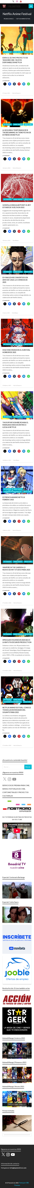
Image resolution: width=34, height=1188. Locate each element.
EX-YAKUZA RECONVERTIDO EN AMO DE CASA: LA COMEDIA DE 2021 (15, 279)
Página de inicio (9, 18)
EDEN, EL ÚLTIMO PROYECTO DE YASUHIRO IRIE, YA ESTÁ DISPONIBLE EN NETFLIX (15, 60)
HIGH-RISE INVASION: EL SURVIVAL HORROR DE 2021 (16, 351)
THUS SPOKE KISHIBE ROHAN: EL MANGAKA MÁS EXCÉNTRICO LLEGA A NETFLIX (15, 424)
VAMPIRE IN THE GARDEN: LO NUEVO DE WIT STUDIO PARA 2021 (16, 568)
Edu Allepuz (16, 240)
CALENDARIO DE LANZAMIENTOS (12, 491)
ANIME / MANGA (18, 52)
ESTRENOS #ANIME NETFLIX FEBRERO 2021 (13, 498)
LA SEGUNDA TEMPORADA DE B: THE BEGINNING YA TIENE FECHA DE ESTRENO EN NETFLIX (16, 132)
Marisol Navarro (16, 93)
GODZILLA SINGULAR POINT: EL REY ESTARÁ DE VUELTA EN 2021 (16, 206)
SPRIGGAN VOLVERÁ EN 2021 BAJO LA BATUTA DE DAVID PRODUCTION (16, 641)
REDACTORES (28, 52)
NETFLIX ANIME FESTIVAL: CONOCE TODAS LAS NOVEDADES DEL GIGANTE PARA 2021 (16, 710)
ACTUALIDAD (7, 52)
